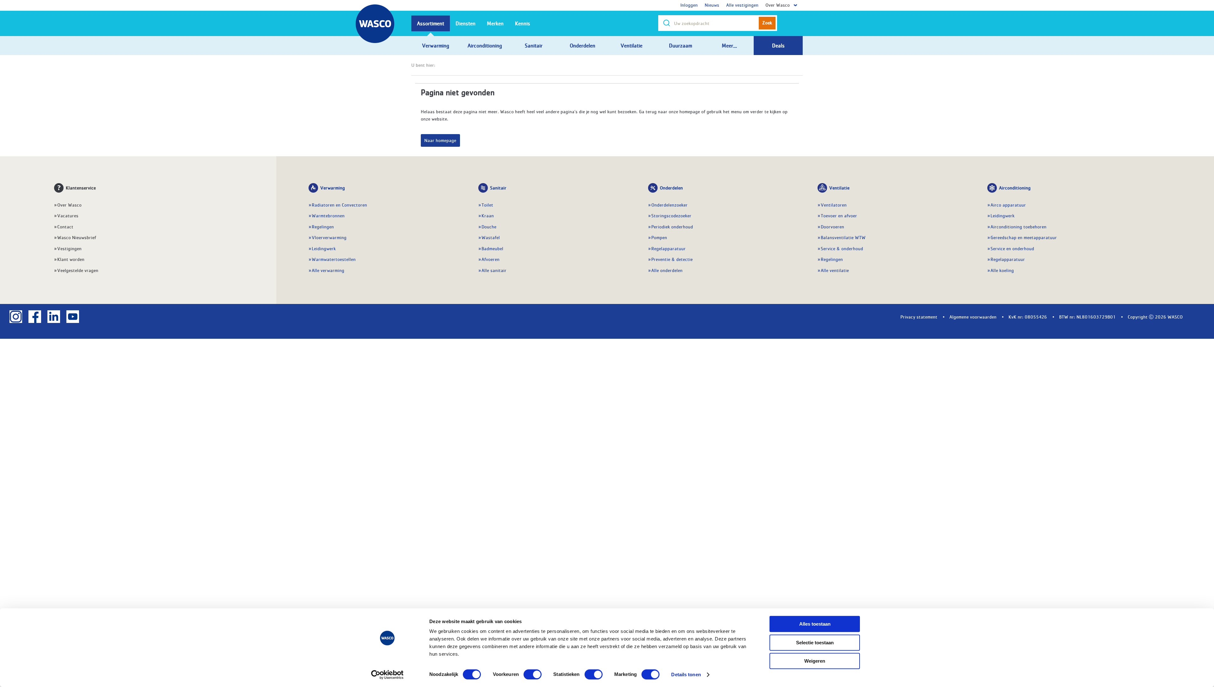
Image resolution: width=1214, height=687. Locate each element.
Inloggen (689, 5)
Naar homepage (440, 140)
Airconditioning (1015, 187)
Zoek (767, 22)
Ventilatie (839, 187)
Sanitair (498, 187)
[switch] (533, 674)
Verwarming (332, 187)
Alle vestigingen (742, 5)
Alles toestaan (815, 624)
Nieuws (712, 5)
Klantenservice (81, 187)
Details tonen (686, 674)
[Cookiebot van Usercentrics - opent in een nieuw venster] (387, 674)
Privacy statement (918, 316)
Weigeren (814, 661)
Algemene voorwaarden (972, 316)
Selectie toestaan (815, 642)
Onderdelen (671, 187)
